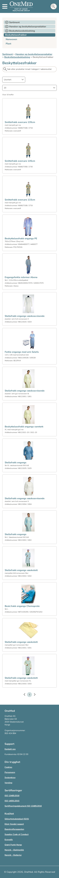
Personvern (10, 772)
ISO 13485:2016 (12, 795)
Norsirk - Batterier (13, 855)
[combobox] (13, 80)
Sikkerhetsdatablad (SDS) (17, 819)
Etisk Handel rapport (14, 824)
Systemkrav (10, 777)
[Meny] (4, 6)
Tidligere (25, 694)
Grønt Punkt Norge (13, 844)
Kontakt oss (10, 749)
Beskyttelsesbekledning (17, 57)
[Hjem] (21, 6)
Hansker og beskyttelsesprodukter (33, 54)
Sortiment (7, 54)
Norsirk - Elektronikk (14, 850)
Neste (33, 694)
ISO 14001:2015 (12, 800)
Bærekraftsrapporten (14, 829)
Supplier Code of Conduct (16, 834)
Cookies (8, 767)
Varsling (8, 782)
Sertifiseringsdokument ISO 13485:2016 (23, 806)
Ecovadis (9, 839)
